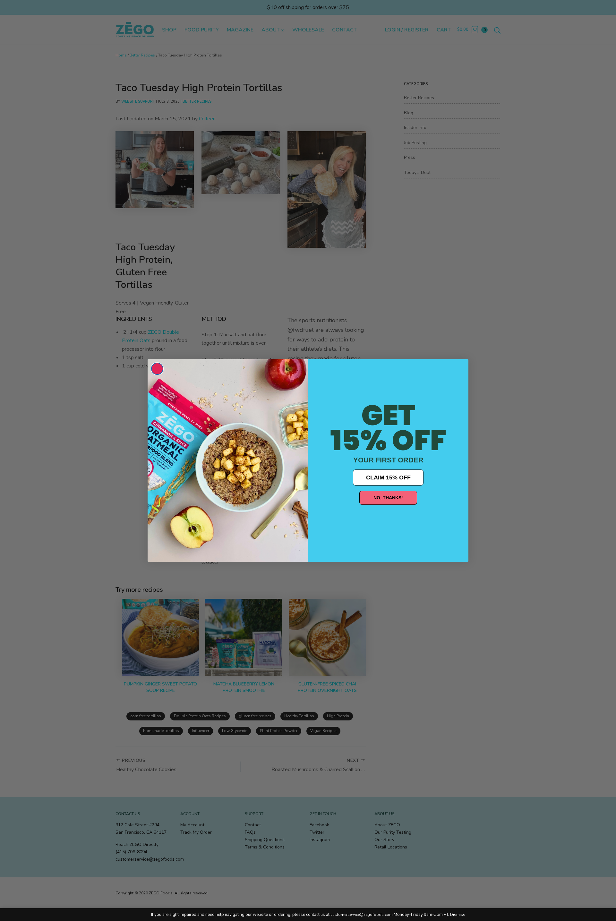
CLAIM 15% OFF (388, 477)
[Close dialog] (157, 368)
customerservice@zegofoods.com (361, 914)
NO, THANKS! (388, 497)
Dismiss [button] (457, 914)
